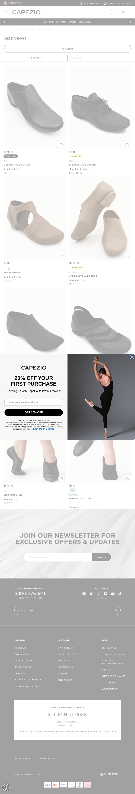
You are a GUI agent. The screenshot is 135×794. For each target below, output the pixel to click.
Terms (51, 428)
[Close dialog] (132, 357)
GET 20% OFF (34, 412)
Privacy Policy (38, 428)
